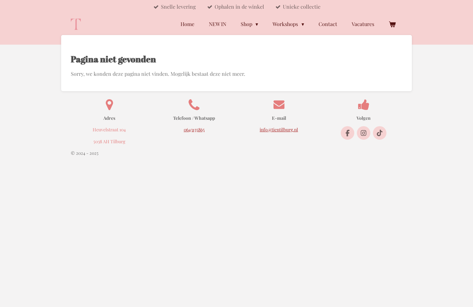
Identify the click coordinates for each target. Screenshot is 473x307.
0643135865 (194, 130)
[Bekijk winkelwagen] (392, 24)
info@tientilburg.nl (279, 130)
